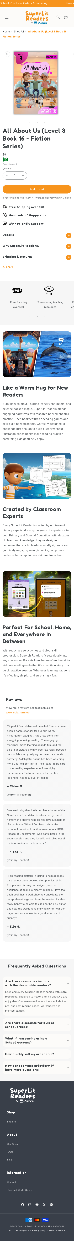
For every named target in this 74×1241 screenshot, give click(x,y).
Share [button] (9, 266)
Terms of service (57, 1230)
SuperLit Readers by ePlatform (32, 1226)
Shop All (19, 31)
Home (6, 31)
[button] (7, 17)
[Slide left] (29, 123)
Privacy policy (39, 1230)
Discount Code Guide (19, 1190)
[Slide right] (44, 123)
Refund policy (22, 1230)
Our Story (12, 1144)
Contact (11, 1182)
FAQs (10, 1151)
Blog (9, 1159)
